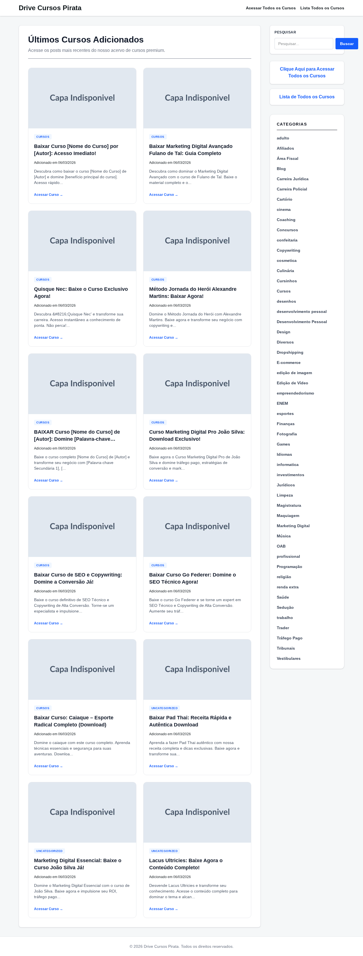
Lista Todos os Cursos (322, 8)
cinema (284, 209)
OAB (281, 546)
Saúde (283, 597)
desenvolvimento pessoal (302, 311)
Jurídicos (286, 485)
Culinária (285, 270)
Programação (289, 566)
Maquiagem (288, 515)
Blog (281, 168)
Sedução (285, 607)
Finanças (286, 423)
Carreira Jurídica (293, 179)
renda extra (288, 587)
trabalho (285, 617)
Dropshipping (290, 352)
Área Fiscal (287, 158)
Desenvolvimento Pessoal (302, 321)
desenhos (286, 301)
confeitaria (287, 240)
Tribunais (286, 648)
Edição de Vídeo (292, 383)
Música (284, 536)
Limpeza (285, 495)
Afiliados (285, 148)
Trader (283, 628)
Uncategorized (164, 708)
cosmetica (287, 260)
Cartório (284, 199)
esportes (285, 413)
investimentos (290, 474)
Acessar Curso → (48, 195)
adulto (283, 138)
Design (283, 332)
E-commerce (289, 362)
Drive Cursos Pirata (50, 8)
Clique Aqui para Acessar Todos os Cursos (307, 72)
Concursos (287, 230)
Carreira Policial (292, 189)
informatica (288, 464)
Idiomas (284, 454)
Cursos (42, 136)
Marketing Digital (293, 525)
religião (284, 577)
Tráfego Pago (290, 638)
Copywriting (288, 250)
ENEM (282, 403)
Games (283, 444)
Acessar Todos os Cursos (271, 8)
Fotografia (287, 434)
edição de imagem (294, 372)
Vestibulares (289, 658)
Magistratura (289, 505)
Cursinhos (287, 281)
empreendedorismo (295, 393)
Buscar (347, 43)
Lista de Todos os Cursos (307, 96)
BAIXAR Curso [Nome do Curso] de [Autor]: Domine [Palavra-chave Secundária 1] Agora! (77, 439)
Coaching (286, 219)
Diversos (285, 342)
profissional (288, 556)
